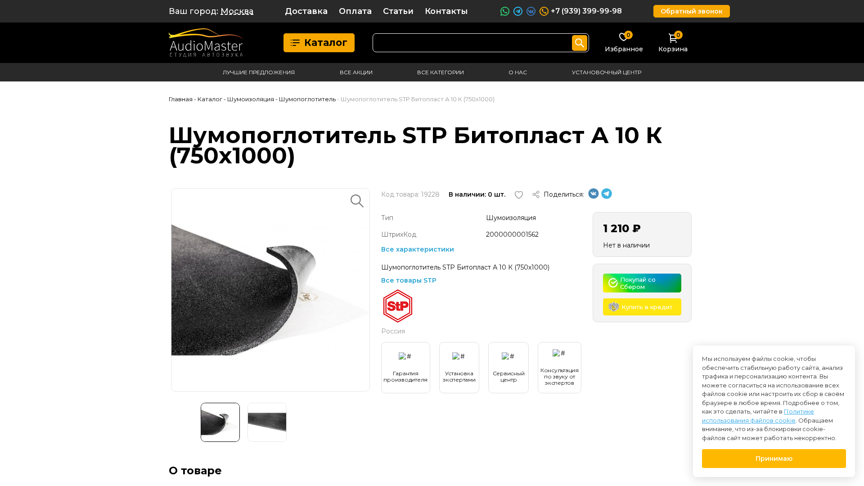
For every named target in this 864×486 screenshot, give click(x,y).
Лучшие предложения (259, 72)
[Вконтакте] (593, 197)
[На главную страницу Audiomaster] (206, 42)
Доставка (306, 11)
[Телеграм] (606, 197)
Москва (236, 11)
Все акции (356, 72)
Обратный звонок (692, 11)
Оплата (355, 11)
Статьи (398, 11)
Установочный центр (606, 72)
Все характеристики (417, 249)
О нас (517, 72)
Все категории (440, 72)
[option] (270, 290)
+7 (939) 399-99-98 (586, 11)
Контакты (446, 11)
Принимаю (774, 458)
